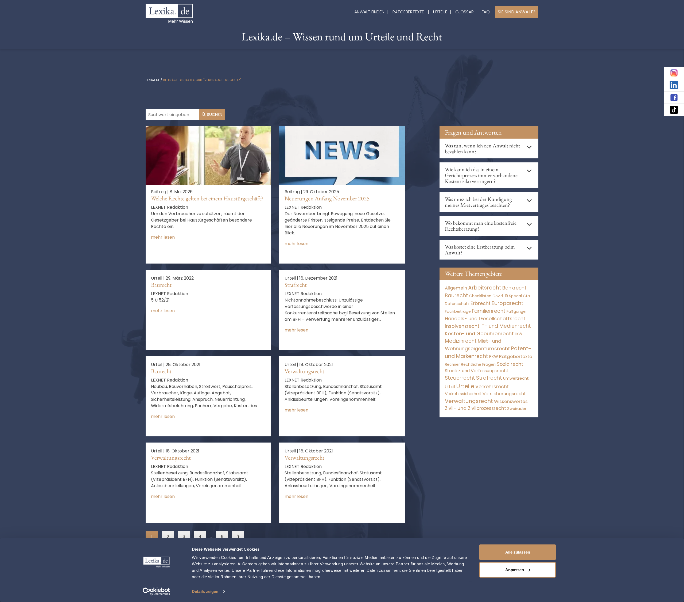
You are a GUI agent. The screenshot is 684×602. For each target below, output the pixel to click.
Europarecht (507, 303)
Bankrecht (514, 287)
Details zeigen (205, 591)
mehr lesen (163, 237)
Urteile (440, 12)
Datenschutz (457, 303)
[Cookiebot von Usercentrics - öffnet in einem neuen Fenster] (156, 592)
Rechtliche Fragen (478, 364)
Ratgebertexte (408, 12)
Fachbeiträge (458, 311)
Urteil (450, 387)
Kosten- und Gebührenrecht (479, 333)
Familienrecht (489, 311)
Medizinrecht (461, 341)
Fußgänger (517, 311)
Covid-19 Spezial (507, 296)
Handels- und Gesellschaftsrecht (485, 318)
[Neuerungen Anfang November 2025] (342, 155)
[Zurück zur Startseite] (169, 13)
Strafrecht (296, 285)
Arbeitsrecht (484, 287)
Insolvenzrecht (462, 326)
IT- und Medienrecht (505, 326)
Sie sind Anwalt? (516, 12)
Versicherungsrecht (504, 394)
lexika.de (153, 80)
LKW (518, 334)
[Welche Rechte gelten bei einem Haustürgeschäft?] (208, 155)
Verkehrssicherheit (463, 394)
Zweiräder (516, 408)
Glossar (464, 12)
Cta (526, 296)
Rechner (452, 364)
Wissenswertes (511, 401)
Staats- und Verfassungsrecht (476, 371)
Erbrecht (481, 303)
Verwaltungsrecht (304, 371)
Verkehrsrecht (492, 386)
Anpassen (514, 569)
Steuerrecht (460, 378)
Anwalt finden (369, 12)
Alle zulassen (517, 552)
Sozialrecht (510, 364)
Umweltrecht (516, 378)
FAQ (486, 12)
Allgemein (456, 288)
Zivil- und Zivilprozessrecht (475, 408)
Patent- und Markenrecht (488, 352)
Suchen (214, 114)
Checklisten (480, 296)
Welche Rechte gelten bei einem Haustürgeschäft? (207, 198)
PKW (493, 356)
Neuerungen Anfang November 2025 (327, 198)
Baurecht (161, 285)
